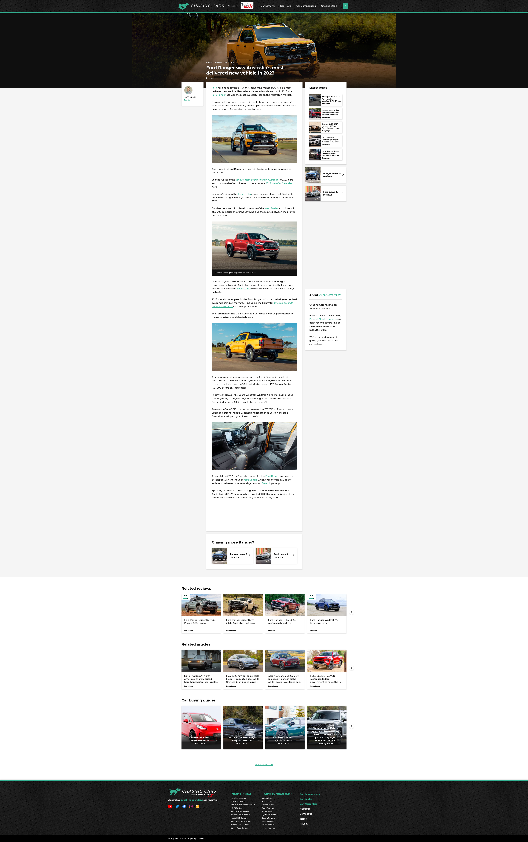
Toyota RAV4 (244, 288)
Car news (218, 62)
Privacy (304, 823)
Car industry (229, 62)
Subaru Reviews (268, 818)
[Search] (345, 6)
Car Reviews (268, 6)
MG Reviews (267, 798)
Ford (214, 87)
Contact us (306, 814)
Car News (285, 6)
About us (305, 809)
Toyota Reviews (268, 828)
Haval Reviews (268, 801)
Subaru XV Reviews (238, 801)
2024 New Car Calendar (279, 183)
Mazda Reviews (268, 825)
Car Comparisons (306, 6)
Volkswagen (250, 479)
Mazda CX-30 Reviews (239, 825)
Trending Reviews (240, 794)
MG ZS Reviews (236, 808)
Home (208, 62)
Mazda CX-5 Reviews (239, 818)
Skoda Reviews (268, 805)
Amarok (266, 483)
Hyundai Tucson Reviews (240, 821)
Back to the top (264, 764)
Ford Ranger (219, 95)
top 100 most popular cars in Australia (257, 179)
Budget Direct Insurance (323, 319)
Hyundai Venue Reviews (240, 815)
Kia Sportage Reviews (239, 828)
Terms (303, 819)
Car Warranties (308, 804)
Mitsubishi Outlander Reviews (242, 805)
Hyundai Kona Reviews (240, 811)
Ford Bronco (272, 476)
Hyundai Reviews (269, 815)
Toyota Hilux (244, 194)
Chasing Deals (329, 6)
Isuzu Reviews (267, 821)
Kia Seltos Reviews (238, 798)
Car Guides (306, 799)
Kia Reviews (267, 811)
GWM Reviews (268, 808)
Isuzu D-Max (271, 208)
